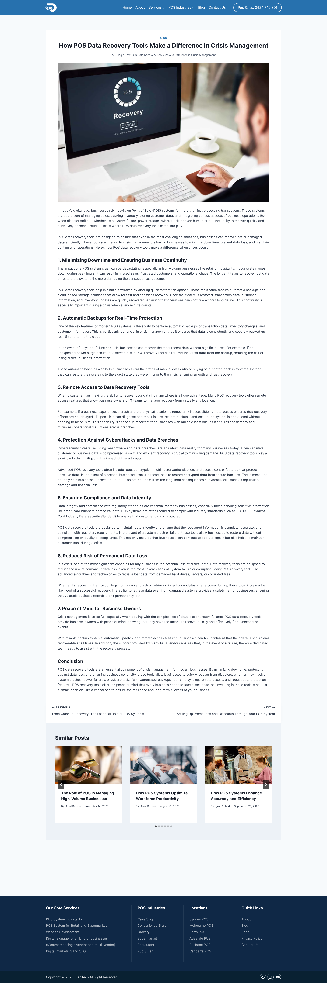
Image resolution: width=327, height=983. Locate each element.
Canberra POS (200, 951)
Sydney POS (198, 919)
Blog (201, 7)
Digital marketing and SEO (66, 951)
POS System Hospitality (64, 919)
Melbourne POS (201, 925)
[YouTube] (278, 977)
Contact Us (217, 7)
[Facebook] (263, 977)
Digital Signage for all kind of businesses (77, 938)
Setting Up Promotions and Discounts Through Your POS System (226, 711)
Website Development (62, 932)
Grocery (143, 932)
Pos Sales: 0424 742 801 (257, 7)
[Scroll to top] (316, 962)
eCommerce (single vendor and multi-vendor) (80, 945)
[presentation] (88, 765)
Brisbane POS (199, 945)
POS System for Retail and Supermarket (76, 925)
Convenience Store (152, 925)
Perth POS (197, 932)
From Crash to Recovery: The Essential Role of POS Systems (98, 711)
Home (127, 7)
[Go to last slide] (61, 784)
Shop (245, 932)
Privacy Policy (251, 938)
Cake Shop (146, 919)
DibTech (82, 977)
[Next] (266, 784)
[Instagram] (270, 977)
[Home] (112, 55)
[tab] (156, 826)
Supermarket (147, 938)
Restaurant (146, 945)
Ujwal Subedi (73, 806)
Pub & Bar (145, 951)
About (140, 7)
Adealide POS (200, 938)
